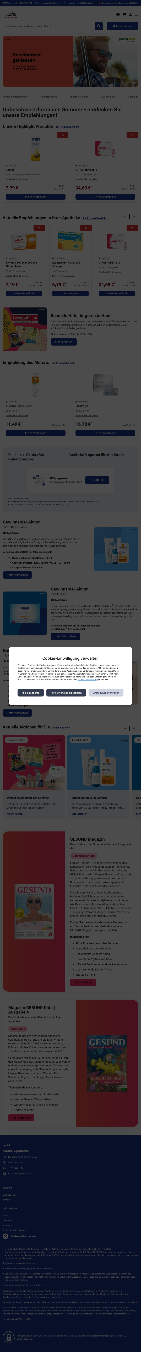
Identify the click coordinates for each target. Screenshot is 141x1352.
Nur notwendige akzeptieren (66, 692)
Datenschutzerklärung (88, 679)
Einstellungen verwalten (106, 692)
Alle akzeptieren (31, 692)
